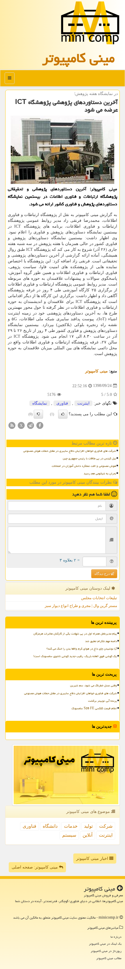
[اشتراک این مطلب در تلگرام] (30, 425)
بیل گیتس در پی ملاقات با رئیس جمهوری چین (89, 458)
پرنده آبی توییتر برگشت (102, 701)
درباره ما (116, 937)
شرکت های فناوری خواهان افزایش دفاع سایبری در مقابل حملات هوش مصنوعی (69, 451)
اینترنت (83, 403)
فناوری (62, 403)
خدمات (71, 826)
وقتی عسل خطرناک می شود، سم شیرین (93, 685)
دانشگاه (50, 826)
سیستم (69, 835)
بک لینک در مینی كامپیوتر (105, 944)
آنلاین (87, 835)
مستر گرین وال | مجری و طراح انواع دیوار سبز (81, 606)
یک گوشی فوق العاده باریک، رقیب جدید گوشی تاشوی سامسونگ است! (75, 656)
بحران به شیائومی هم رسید (100, 473)
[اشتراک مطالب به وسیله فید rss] (12, 425)
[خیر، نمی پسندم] (38, 414)
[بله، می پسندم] (62, 414)
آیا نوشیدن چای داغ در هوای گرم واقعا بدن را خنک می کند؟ (82, 649)
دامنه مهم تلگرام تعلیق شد (101, 641)
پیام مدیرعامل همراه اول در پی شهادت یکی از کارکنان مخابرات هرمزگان (75, 634)
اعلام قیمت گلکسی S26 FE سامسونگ (94, 708)
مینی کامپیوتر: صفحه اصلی (35, 867)
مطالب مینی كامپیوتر (109, 958)
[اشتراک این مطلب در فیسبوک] (40, 425)
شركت (105, 826)
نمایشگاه (39, 403)
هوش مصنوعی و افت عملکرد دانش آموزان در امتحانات (84, 466)
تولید (88, 826)
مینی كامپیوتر (78, 57)
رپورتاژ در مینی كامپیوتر (106, 951)
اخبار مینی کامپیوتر (92, 858)
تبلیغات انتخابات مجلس (99, 598)
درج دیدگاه (102, 574)
